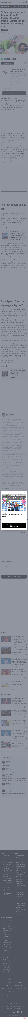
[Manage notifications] (24, 1018)
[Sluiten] (25, 492)
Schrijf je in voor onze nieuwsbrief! (14, 525)
